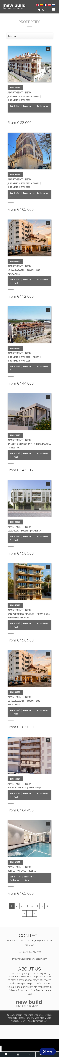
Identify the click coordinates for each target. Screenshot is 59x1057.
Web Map (39, 1017)
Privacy (29, 1017)
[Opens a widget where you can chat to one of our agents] (47, 1052)
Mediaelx (12, 1017)
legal (21, 1017)
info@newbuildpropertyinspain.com (29, 958)
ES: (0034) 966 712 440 (30, 951)
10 (29, 913)
